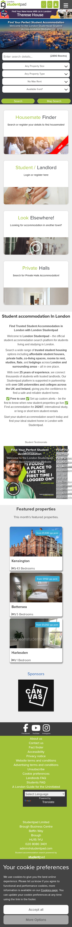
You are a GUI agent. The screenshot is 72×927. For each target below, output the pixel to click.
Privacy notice (36, 756)
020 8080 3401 (36, 844)
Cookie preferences (36, 773)
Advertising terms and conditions (36, 765)
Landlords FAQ (36, 778)
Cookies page (49, 890)
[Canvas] (36, 710)
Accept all (36, 909)
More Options (36, 919)
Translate (48, 802)
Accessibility (36, 751)
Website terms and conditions (36, 760)
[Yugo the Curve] (36, 14)
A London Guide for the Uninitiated (36, 786)
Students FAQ (36, 782)
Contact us (36, 743)
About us (36, 738)
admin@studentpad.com (36, 848)
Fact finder (36, 747)
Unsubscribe (36, 769)
